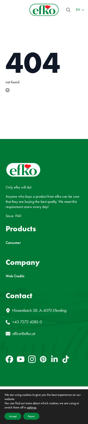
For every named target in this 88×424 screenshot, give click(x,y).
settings (31, 407)
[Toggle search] (68, 10)
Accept (13, 416)
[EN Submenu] (82, 9)
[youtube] (20, 359)
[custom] (9, 359)
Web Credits (15, 276)
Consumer (13, 243)
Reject (31, 416)
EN (78, 10)
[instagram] (32, 359)
